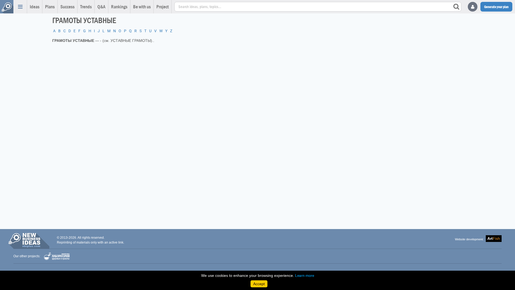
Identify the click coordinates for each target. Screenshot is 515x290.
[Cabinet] (472, 7)
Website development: (469, 239)
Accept (259, 284)
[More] (20, 6)
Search (456, 6)
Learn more (304, 275)
